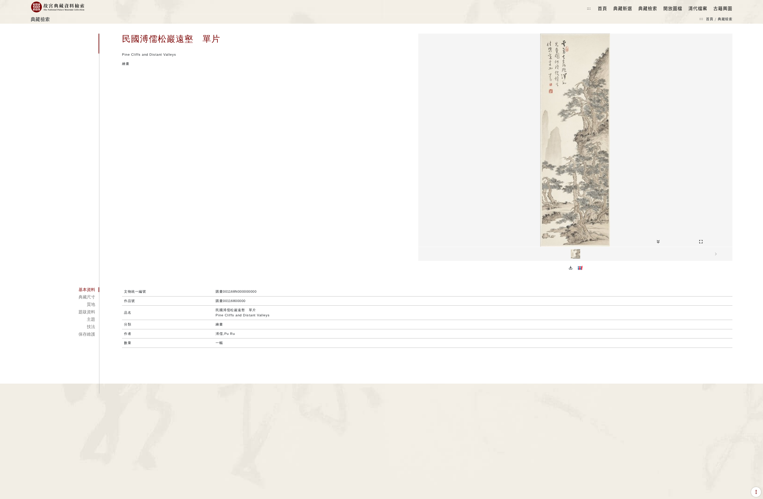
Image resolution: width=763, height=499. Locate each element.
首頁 (709, 18)
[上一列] (421, 254)
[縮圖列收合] (658, 242)
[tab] (65, 290)
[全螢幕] (701, 242)
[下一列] (729, 254)
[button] (570, 268)
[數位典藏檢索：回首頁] (57, 7)
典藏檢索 (725, 18)
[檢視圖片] (575, 254)
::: (589, 8)
